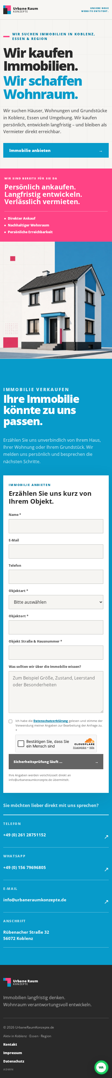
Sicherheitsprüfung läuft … (56, 761)
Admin (8, 1069)
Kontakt (10, 1044)
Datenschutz (13, 1061)
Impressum (12, 1053)
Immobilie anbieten (56, 150)
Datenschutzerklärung (50, 721)
